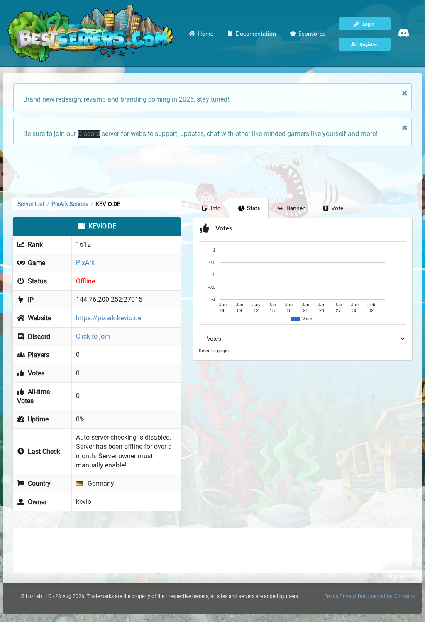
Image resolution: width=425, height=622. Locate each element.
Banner (295, 207)
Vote (337, 207)
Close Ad (400, 576)
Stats (253, 207)
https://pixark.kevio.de (108, 318)
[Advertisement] (212, 170)
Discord (89, 134)
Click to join (93, 336)
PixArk (85, 262)
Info (215, 207)
